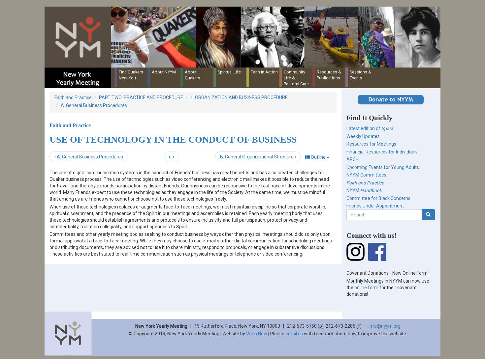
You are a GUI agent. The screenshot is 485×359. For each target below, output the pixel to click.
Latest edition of (369, 128)
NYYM (364, 190)
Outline (318, 157)
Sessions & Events (360, 74)
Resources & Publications (329, 74)
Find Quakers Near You (131, 74)
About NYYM (164, 71)
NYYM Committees (366, 175)
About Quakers (192, 74)
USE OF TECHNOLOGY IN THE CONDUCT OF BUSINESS (173, 139)
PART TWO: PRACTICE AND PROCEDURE (141, 97)
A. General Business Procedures (94, 105)
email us (294, 333)
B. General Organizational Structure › (258, 156)
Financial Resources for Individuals (382, 151)
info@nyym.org (385, 326)
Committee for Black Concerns (378, 198)
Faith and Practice (73, 97)
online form (366, 287)
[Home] (245, 37)
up (171, 156)
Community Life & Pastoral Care (296, 77)
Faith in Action (264, 71)
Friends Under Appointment (375, 205)
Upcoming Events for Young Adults (382, 167)
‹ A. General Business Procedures (88, 156)
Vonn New (256, 333)
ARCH (352, 159)
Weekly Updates (363, 136)
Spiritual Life (229, 71)
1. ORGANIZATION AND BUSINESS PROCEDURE (239, 97)
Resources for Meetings (371, 144)
